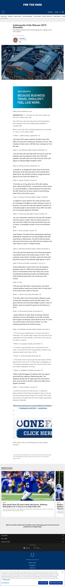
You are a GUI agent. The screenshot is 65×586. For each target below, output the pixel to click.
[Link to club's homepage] (3, 11)
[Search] (60, 12)
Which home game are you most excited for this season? (32, 405)
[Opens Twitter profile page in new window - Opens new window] (20, 42)
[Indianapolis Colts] (32, 555)
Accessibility (32, 565)
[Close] (62, 572)
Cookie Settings (5, 582)
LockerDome (42, 408)
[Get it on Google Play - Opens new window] (37, 549)
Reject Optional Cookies (56, 582)
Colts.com (43, 525)
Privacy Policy (32, 562)
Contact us (32, 568)
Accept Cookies (43, 582)
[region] (32, 578)
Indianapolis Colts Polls (28, 408)
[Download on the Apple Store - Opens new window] (27, 548)
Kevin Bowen (22, 38)
